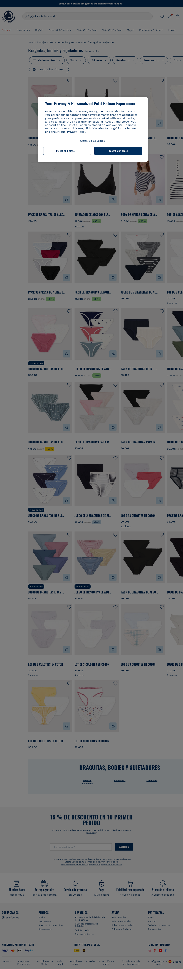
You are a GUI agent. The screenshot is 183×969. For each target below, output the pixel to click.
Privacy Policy (76, 131)
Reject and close (65, 151)
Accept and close (118, 151)
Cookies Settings (92, 140)
